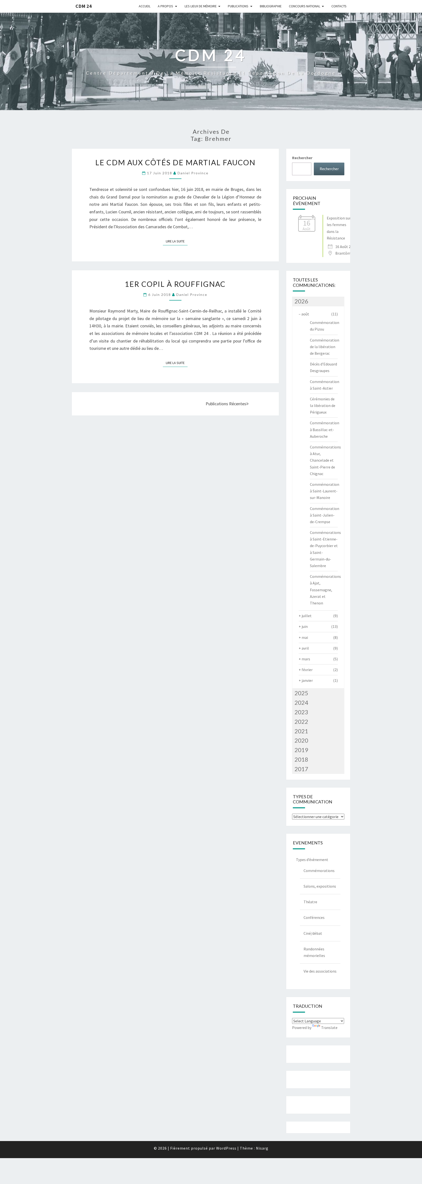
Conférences (314, 917)
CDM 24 (83, 6)
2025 (301, 692)
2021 (301, 731)
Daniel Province (193, 173)
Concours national (304, 6)
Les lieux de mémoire (201, 6)
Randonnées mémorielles (314, 952)
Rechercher (302, 157)
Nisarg (262, 1148)
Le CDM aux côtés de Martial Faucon (175, 162)
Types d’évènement (312, 859)
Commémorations (319, 870)
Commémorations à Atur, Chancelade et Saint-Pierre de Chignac (325, 460)
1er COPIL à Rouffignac (175, 284)
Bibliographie (271, 6)
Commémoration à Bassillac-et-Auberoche (324, 429)
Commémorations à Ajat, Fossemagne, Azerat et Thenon (325, 589)
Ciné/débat (313, 933)
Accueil (144, 6)
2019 (301, 749)
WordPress (226, 1148)
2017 (301, 768)
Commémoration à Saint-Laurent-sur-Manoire (324, 491)
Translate (329, 1027)
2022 (301, 721)
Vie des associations (320, 971)
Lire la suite (177, 241)
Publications (238, 6)
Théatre (310, 901)
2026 (301, 301)
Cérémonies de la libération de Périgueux (322, 405)
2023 (301, 712)
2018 (301, 759)
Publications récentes (226, 403)
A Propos (165, 6)
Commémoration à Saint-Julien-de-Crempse (324, 515)
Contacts (339, 6)
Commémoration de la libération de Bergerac (324, 347)
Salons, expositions (320, 886)
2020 (301, 740)
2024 (301, 702)
